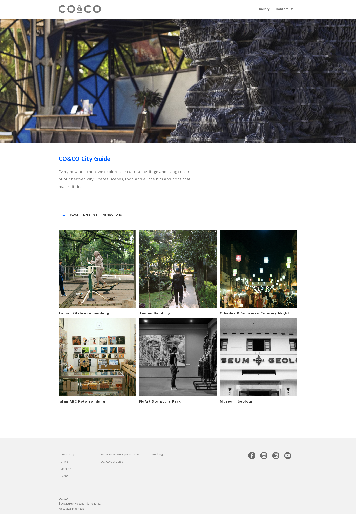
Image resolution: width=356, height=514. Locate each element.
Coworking (67, 454)
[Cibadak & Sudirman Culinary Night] (258, 269)
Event (64, 476)
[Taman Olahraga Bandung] (97, 269)
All (63, 215)
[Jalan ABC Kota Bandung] (97, 357)
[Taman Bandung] (178, 269)
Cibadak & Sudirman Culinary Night (254, 313)
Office (64, 462)
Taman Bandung (155, 313)
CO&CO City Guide (112, 462)
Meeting (66, 469)
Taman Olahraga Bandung (84, 313)
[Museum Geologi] (258, 357)
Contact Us (284, 9)
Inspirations (112, 215)
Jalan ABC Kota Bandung (82, 401)
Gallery (264, 9)
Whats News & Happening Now (120, 454)
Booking (157, 454)
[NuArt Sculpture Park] (178, 357)
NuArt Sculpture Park (160, 401)
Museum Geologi (236, 401)
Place (74, 215)
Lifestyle (90, 215)
